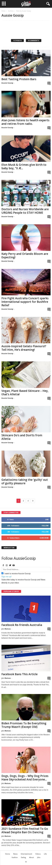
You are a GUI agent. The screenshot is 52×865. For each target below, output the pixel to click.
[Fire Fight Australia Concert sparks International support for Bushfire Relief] (26, 282)
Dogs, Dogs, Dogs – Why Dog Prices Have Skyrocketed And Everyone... (24, 777)
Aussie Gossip (7, 83)
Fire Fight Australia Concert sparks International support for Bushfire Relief (25, 301)
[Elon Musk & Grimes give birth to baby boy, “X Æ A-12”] (26, 148)
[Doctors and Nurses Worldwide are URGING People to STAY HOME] (26, 193)
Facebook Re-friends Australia (21, 625)
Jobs (38, 857)
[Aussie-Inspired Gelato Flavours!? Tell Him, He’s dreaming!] (26, 330)
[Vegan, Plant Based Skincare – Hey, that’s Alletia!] (26, 374)
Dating (23, 857)
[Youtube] (13, 565)
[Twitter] (10, 565)
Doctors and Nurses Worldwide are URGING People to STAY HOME (25, 211)
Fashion (15, 857)
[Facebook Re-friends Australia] (26, 609)
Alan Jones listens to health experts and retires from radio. (25, 122)
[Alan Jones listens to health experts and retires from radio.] (26, 104)
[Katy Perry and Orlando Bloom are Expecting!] (26, 237)
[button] (47, 4)
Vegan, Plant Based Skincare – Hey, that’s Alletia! (24, 392)
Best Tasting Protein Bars (18, 79)
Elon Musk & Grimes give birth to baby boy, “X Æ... (23, 166)
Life (45, 854)
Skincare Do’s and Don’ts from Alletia (21, 437)
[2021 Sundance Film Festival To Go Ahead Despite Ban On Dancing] (26, 812)
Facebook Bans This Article (19, 674)
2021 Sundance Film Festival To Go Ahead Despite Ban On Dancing (24, 830)
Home (3, 11)
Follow (45, 525)
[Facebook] (3, 565)
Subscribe (44, 538)
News (15, 854)
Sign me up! (6, 577)
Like (47, 519)
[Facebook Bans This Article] (26, 658)
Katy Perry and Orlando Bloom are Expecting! (24, 255)
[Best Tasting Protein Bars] (26, 63)
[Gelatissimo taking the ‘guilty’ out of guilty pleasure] (26, 463)
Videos (38, 854)
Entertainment (26, 854)
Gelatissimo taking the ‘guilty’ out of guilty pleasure (24, 481)
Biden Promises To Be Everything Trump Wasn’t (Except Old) (23, 725)
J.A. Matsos (6, 629)
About (31, 857)
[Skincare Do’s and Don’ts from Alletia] (26, 419)
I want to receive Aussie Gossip (17, 573)
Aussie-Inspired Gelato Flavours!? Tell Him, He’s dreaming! (23, 348)
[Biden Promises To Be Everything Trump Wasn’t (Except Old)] (26, 707)
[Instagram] (6, 565)
